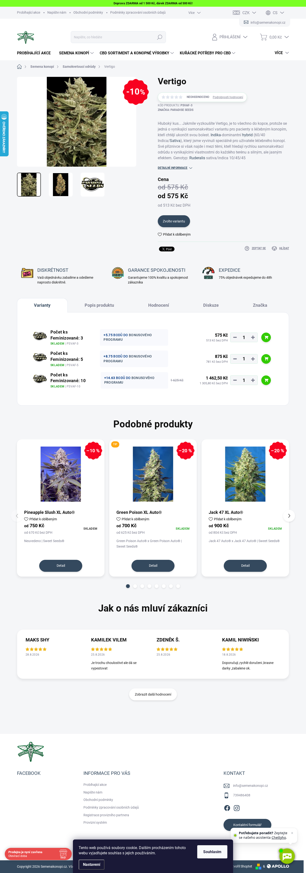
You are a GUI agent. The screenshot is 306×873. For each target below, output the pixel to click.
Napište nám (56, 12)
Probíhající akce (28, 12)
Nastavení (91, 864)
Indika (216, 135)
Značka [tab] (260, 305)
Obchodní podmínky (88, 12)
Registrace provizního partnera (106, 815)
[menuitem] (35, 53)
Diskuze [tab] (211, 305)
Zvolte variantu (174, 221)
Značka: (175, 110)
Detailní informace (172, 168)
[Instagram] (236, 807)
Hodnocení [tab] (158, 305)
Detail (61, 565)
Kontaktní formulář (247, 825)
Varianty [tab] (42, 305)
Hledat (160, 37)
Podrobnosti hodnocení (228, 97)
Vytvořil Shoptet (240, 866)
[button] (127, 586)
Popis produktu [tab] (99, 305)
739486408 (241, 795)
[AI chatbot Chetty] (286, 856)
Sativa (175, 140)
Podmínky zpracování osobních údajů (138, 12)
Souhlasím (212, 852)
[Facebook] (227, 807)
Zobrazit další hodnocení (153, 694)
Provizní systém (95, 822)
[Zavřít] (292, 833)
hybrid (247, 135)
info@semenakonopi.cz (250, 786)
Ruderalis (197, 158)
